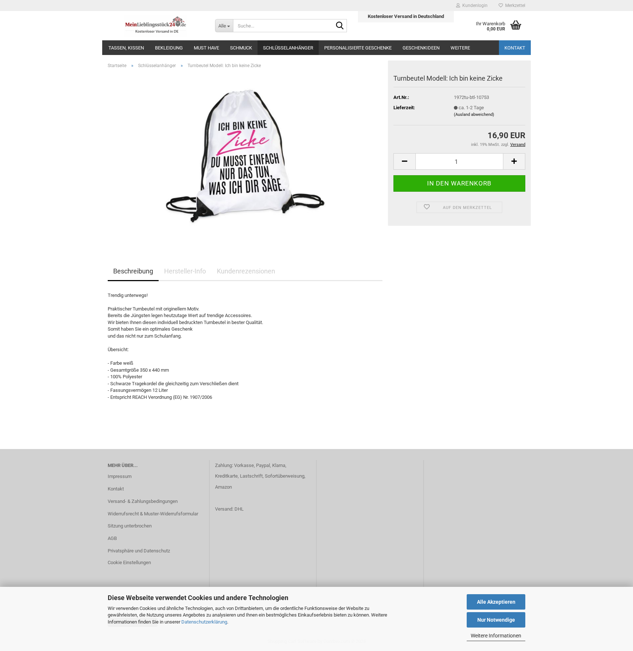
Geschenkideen (421, 48)
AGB (112, 538)
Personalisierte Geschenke (358, 48)
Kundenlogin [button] (474, 5)
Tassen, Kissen (126, 48)
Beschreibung (133, 271)
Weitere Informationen (496, 636)
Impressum (120, 476)
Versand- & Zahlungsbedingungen (143, 501)
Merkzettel (514, 5)
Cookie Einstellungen (129, 562)
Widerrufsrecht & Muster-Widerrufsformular (153, 513)
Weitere (460, 48)
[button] (404, 161)
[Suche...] (340, 26)
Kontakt (514, 48)
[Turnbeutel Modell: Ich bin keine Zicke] (245, 156)
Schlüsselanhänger (288, 48)
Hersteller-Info (185, 271)
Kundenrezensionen (246, 271)
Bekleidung (169, 48)
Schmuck (241, 48)
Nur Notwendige (496, 620)
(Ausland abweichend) (474, 114)
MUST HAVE (206, 48)
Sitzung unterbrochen (130, 526)
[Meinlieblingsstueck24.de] (156, 25)
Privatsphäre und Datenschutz (139, 550)
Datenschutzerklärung (204, 622)
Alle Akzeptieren (496, 602)
